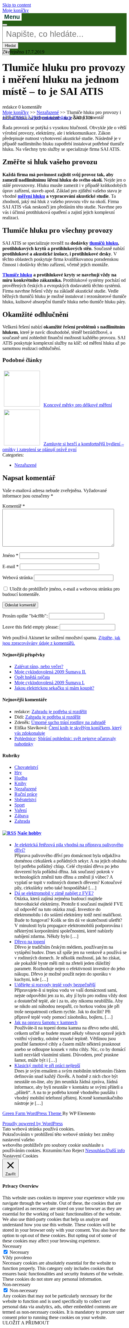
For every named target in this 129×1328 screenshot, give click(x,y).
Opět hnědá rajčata (32, 677)
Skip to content (16, 4)
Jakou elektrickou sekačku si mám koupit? (54, 687)
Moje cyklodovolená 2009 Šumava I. (49, 682)
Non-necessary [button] (16, 1284)
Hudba (20, 778)
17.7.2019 (21, 117)
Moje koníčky (15, 10)
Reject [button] (78, 1150)
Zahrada (22, 821)
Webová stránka (17, 577)
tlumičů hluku (103, 243)
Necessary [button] (12, 1246)
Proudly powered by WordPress (32, 1123)
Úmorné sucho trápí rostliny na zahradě (68, 722)
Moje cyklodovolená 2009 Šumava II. (50, 671)
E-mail (10, 566)
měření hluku (31, 196)
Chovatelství (26, 767)
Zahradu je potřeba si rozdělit (59, 711)
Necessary (19, 1252)
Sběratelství (25, 799)
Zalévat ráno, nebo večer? (38, 666)
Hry (18, 772)
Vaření (20, 810)
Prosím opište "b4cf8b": (25, 615)
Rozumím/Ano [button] (57, 1150)
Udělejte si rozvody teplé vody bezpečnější (54, 984)
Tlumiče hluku (17, 274)
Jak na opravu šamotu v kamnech (45, 1022)
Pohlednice (24, 738)
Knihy (20, 783)
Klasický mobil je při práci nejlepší (47, 1065)
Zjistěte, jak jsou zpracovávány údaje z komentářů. (61, 640)
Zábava (21, 815)
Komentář (13, 506)
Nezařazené (48, 112)
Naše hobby (29, 833)
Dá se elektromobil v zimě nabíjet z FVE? (54, 893)
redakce (56, 117)
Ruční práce (25, 794)
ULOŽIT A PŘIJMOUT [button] (25, 1322)
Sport (19, 804)
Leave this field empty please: (31, 626)
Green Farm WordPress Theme (32, 1113)
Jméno (10, 555)
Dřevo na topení (29, 941)
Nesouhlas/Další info (105, 1150)
